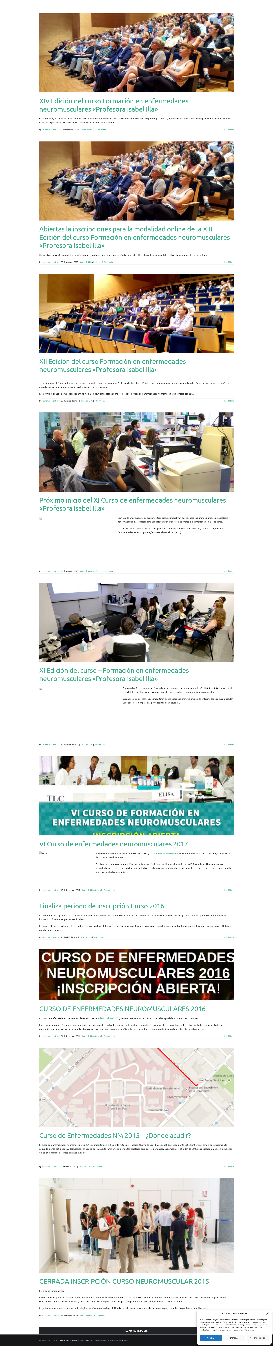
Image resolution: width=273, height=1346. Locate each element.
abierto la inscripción (166, 853)
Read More (229, 129)
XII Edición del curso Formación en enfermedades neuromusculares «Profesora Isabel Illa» (112, 365)
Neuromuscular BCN (50, 129)
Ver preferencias (257, 1338)
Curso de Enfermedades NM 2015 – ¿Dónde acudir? (115, 1135)
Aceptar (210, 1338)
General (98, 890)
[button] (267, 1313)
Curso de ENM (87, 129)
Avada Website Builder (69, 1340)
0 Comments (100, 129)
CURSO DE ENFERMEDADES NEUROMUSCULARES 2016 (122, 1008)
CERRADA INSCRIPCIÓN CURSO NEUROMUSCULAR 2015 (124, 1281)
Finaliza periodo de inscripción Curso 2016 (101, 906)
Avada (85, 1340)
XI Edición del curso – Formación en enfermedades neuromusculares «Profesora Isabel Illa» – (114, 674)
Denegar (234, 1338)
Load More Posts (136, 1330)
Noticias (96, 262)
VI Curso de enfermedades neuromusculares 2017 (113, 844)
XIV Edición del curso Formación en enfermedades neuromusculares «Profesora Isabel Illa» (113, 105)
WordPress (123, 1340)
